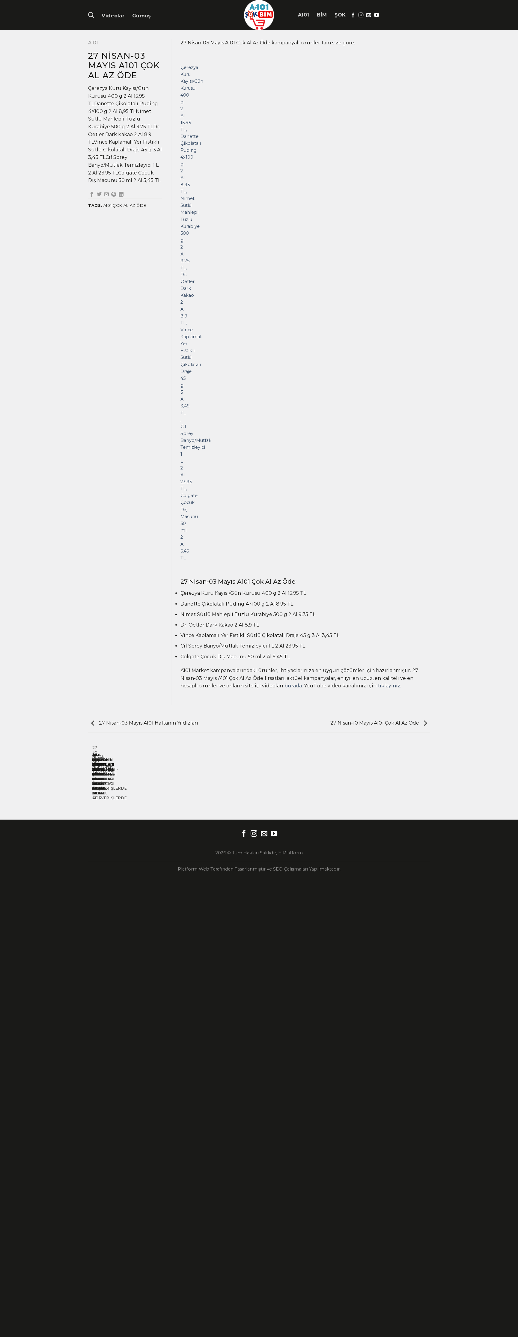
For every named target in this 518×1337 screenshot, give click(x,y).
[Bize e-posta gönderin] (368, 15)
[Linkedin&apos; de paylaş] (121, 194)
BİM (322, 15)
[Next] (198, 312)
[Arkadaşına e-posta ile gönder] (106, 194)
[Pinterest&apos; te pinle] (113, 194)
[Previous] (182, 312)
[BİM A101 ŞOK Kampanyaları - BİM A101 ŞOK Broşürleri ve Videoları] (259, 15)
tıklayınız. (389, 686)
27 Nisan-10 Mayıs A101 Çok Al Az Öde (375, 723)
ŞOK (340, 15)
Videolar (113, 16)
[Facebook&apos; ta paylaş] (91, 194)
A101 (303, 15)
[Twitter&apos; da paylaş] (99, 194)
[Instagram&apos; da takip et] (361, 15)
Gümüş (141, 16)
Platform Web (193, 869)
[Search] (91, 14)
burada (293, 686)
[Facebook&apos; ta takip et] (353, 15)
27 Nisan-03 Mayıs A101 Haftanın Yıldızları (148, 723)
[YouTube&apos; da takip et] (376, 15)
